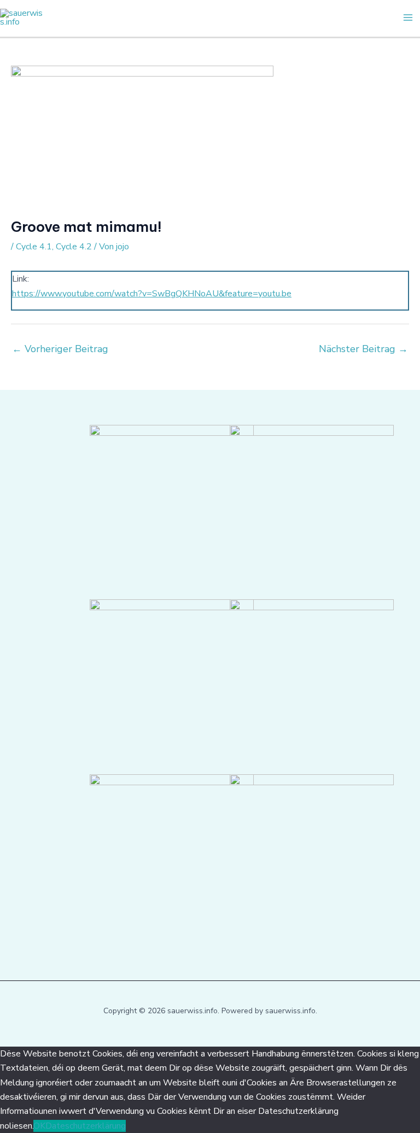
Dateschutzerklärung (85, 1126)
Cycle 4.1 (34, 247)
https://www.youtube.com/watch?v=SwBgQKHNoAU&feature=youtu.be (151, 294)
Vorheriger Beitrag (60, 348)
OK (39, 1126)
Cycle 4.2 (74, 247)
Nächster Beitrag (363, 348)
